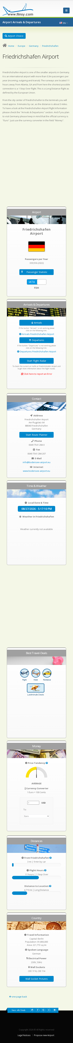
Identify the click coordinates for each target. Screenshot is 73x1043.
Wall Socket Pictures (36, 978)
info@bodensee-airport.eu (36, 462)
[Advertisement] (36, 166)
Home (11, 45)
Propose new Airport (44, 1035)
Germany (34, 45)
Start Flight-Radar (36, 360)
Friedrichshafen (50, 45)
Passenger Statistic (36, 272)
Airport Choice (15, 35)
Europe (21, 45)
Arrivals (37, 322)
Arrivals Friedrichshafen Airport (37, 334)
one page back (19, 996)
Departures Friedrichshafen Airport (37, 351)
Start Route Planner (36, 434)
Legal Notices (24, 1035)
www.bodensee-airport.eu (36, 470)
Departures (37, 340)
